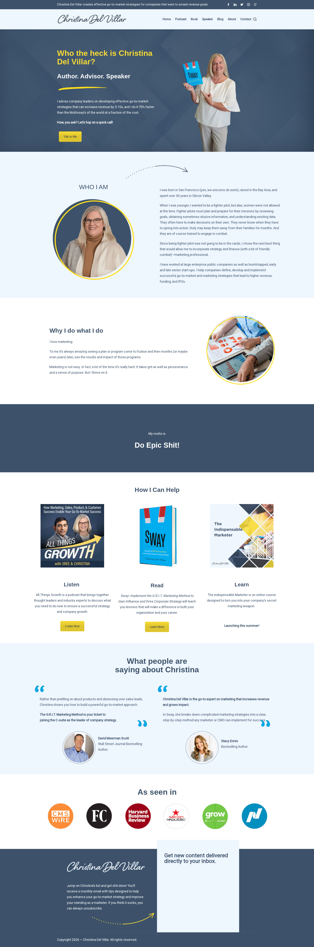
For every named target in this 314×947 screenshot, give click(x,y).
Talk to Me (70, 136)
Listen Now (72, 626)
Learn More (157, 627)
